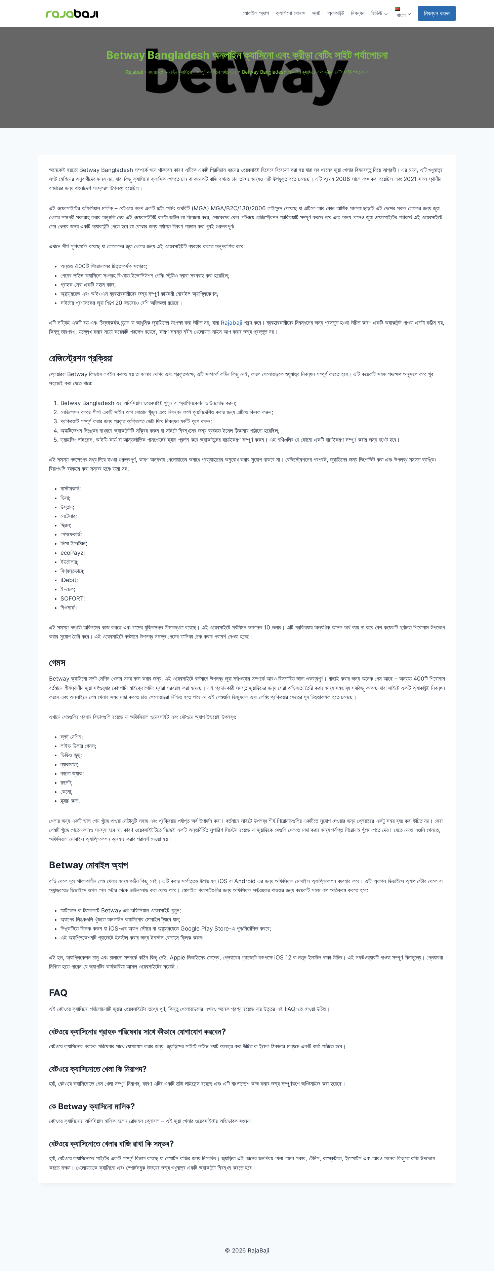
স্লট (316, 13)
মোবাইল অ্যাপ (256, 13)
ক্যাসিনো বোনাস (290, 13)
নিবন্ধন (358, 13)
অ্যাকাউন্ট (335, 13)
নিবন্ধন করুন (437, 13)
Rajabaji (134, 72)
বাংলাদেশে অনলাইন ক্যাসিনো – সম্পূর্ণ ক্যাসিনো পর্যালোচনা (192, 72)
